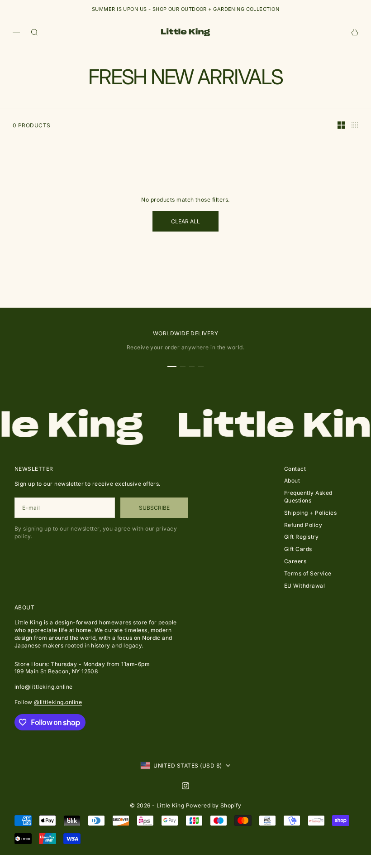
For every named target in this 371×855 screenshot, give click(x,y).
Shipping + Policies (310, 512)
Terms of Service (308, 573)
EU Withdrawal (304, 585)
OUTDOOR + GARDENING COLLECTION (230, 9)
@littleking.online (58, 702)
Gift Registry (301, 536)
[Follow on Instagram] (185, 785)
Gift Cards (298, 549)
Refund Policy (303, 525)
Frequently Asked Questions (308, 496)
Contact (295, 468)
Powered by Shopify (214, 805)
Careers (295, 561)
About (292, 480)
